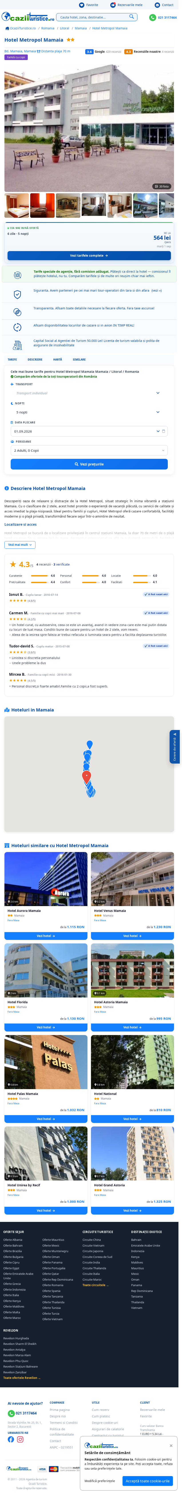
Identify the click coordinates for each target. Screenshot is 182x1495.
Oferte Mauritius (53, 1240)
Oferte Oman (51, 1257)
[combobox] (89, 412)
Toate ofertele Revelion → (22, 1378)
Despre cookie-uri (105, 1422)
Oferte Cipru (11, 1262)
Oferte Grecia (12, 1284)
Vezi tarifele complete (86, 255)
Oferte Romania (52, 1285)
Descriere (35, 359)
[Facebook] (11, 1439)
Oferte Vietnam (52, 1319)
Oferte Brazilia (12, 1251)
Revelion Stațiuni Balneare (20, 1366)
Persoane (23, 441)
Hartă (57, 359)
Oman (135, 1279)
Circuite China (92, 1240)
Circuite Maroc (92, 1279)
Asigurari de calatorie (108, 1429)
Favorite (91, 5)
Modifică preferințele (100, 1481)
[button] (87, 758)
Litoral (64, 28)
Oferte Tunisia (51, 1308)
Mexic (135, 1274)
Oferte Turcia (50, 1314)
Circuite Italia (91, 1274)
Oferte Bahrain (13, 1245)
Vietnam (136, 1308)
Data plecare (25, 422)
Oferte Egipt (11, 1268)
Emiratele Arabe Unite (145, 1245)
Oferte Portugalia (53, 1268)
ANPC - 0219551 (61, 1447)
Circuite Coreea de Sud (97, 1257)
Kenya (135, 1257)
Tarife (12, 359)
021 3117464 (167, 17)
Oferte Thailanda (53, 1302)
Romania (47, 28)
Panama (136, 1285)
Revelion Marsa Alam (17, 1355)
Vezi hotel (44, 936)
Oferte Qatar (50, 1274)
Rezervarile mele (129, 5)
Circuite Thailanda (94, 1268)
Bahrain (136, 1240)
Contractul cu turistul (108, 1435)
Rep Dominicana (142, 1291)
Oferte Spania (51, 1291)
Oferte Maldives (13, 1306)
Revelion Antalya (14, 1350)
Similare (79, 359)
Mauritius (137, 1268)
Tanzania (137, 1296)
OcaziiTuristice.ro (22, 28)
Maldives (137, 1262)
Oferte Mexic (50, 1245)
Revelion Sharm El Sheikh (19, 1344)
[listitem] (16, 205)
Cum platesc (101, 1416)
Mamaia (81, 28)
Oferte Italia (11, 1295)
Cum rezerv (100, 1410)
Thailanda (137, 1302)
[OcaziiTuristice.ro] (28, 16)
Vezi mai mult (18, 545)
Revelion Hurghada (16, 1338)
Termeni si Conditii (64, 1422)
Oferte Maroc (12, 1318)
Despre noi (58, 1416)
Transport (24, 384)
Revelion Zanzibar (15, 1372)
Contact (167, 5)
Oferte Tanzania (52, 1296)
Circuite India (91, 1262)
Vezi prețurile (92, 464)
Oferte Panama (52, 1262)
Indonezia (137, 1251)
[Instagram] (20, 1439)
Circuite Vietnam (93, 1245)
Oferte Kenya (12, 1301)
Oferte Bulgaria (13, 1257)
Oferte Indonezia (14, 1289)
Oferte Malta (11, 1312)
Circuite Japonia (93, 1251)
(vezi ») (157, 290)
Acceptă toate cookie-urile (148, 1481)
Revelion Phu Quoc (15, 1361)
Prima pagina (60, 1410)
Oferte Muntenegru (55, 1251)
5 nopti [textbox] (21, 412)
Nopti (19, 403)
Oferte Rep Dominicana (57, 1279)
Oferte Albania (12, 1240)
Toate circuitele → (96, 1285)
